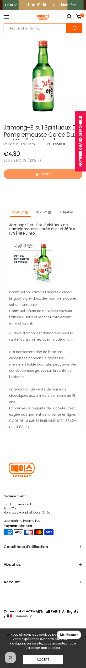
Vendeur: (12, 144)
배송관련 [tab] (66, 212)
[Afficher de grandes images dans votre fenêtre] (74, 107)
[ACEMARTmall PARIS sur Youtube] (44, 5)
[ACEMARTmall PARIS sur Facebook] (28, 5)
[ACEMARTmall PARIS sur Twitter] (33, 5)
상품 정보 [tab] (20, 212)
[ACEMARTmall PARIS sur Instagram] (38, 5)
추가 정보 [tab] (43, 212)
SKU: (49, 144)
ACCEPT (43, 659)
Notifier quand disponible (80, 141)
